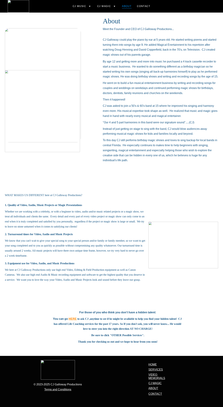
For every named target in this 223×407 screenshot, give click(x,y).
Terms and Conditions (57, 389)
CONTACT (155, 393)
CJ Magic (104, 6)
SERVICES (155, 369)
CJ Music (79, 6)
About (127, 6)
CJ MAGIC (155, 383)
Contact (143, 6)
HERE (73, 318)
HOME (152, 364)
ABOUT (153, 388)
